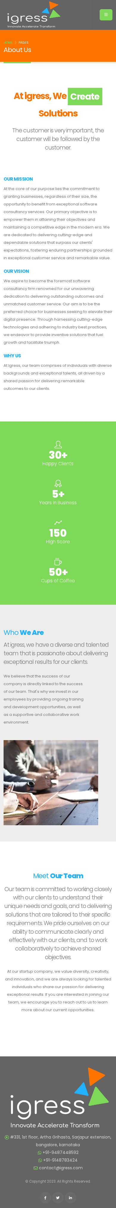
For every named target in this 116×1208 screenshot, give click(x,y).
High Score (58, 541)
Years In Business (58, 502)
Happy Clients (58, 463)
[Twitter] (58, 1197)
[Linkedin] (70, 1197)
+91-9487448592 (61, 1152)
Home (8, 42)
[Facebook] (45, 1197)
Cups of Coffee (58, 580)
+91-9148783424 (60, 1160)
